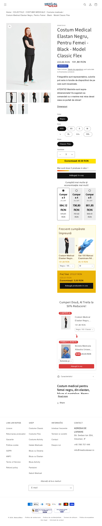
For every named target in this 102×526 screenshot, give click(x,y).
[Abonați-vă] (70, 488)
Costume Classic (36, 428)
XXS (62, 129)
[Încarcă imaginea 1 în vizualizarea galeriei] (11, 97)
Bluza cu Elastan (36, 456)
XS (71, 129)
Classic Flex (65, 144)
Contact (54, 440)
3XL (88, 134)
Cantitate (60, 149)
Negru (62, 119)
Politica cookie (12, 445)
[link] (67, 245)
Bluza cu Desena (36, 451)
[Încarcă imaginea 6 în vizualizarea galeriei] (23, 109)
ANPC (8, 456)
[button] (5, 4)
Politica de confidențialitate (52, 517)
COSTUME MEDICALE (35, 12)
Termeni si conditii (59, 434)
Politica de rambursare (33, 517)
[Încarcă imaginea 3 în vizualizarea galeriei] (34, 97)
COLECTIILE (18, 12)
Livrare (9, 428)
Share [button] (62, 403)
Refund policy (12, 468)
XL (68, 134)
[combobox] (67, 266)
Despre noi (56, 445)
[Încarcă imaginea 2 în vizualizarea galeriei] (23, 97)
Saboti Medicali (35, 473)
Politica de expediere (87, 517)
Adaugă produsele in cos (76, 286)
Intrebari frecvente (59, 428)
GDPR (8, 451)
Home (8, 12)
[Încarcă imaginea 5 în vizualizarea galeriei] (11, 109)
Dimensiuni (62, 107)
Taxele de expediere (75, 69)
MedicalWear (18, 517)
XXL (79, 135)
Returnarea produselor (16, 434)
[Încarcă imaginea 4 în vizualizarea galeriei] (46, 97)
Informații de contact (57, 520)
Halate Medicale (36, 445)
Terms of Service (13, 462)
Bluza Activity (34, 462)
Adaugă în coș (76, 366)
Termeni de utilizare (70, 517)
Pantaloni (33, 468)
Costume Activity (36, 440)
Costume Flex (35, 434)
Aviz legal (44, 520)
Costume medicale (55, 12)
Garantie (10, 440)
